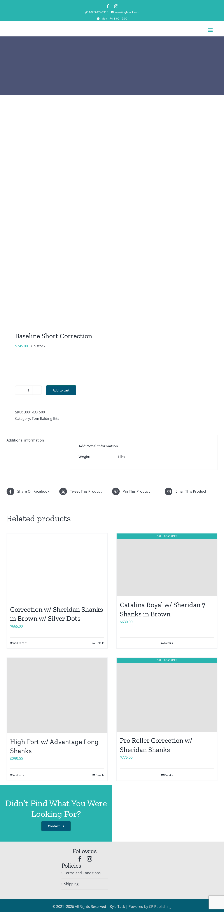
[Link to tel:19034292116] (86, 12)
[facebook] (108, 6)
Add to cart (61, 390)
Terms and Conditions (82, 873)
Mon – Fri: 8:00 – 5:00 (114, 18)
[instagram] (116, 6)
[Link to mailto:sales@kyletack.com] (112, 12)
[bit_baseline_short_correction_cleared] (57, 212)
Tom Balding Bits (45, 418)
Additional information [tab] (25, 440)
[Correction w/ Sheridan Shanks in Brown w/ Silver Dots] (57, 566)
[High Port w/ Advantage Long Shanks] (57, 695)
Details (168, 643)
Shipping (71, 883)
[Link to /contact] (98, 18)
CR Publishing (160, 906)
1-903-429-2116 (98, 12)
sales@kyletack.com (127, 12)
